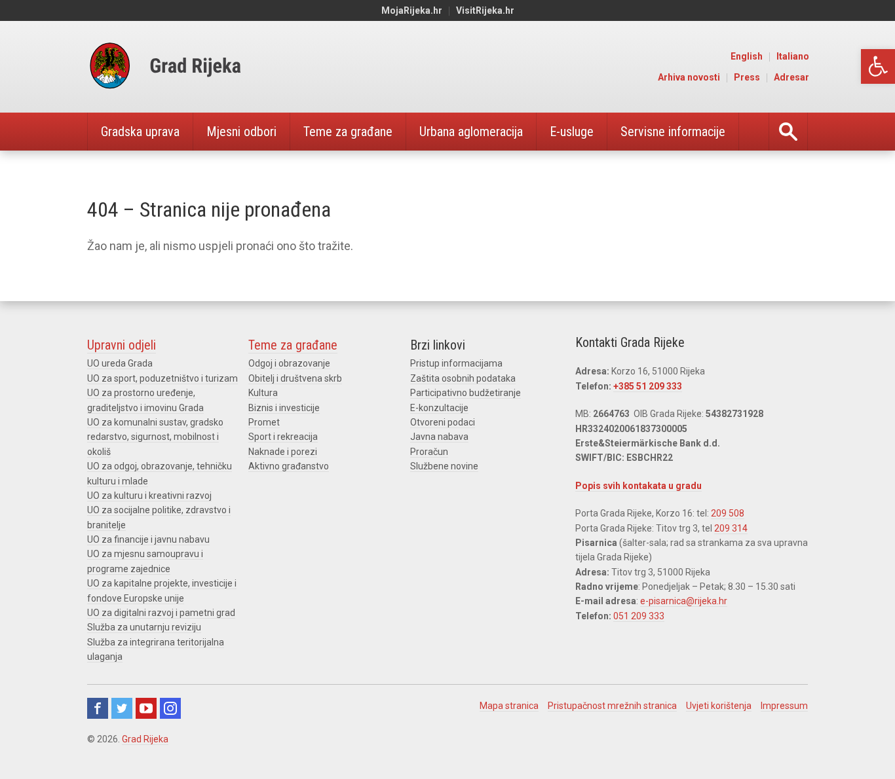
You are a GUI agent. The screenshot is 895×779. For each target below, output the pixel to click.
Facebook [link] (97, 708)
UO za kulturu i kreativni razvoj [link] (149, 495)
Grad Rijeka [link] (145, 739)
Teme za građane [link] (347, 131)
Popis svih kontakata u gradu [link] (638, 485)
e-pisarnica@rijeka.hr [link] (683, 601)
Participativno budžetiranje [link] (465, 393)
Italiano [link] (792, 56)
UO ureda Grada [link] (120, 363)
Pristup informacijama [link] (456, 363)
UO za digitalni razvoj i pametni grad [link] (161, 612)
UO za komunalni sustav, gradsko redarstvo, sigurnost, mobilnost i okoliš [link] (155, 437)
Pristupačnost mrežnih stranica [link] (612, 705)
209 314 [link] (731, 528)
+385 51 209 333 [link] (647, 386)
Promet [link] (264, 422)
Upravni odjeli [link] (121, 345)
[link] (878, 66)
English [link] (747, 56)
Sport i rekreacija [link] (283, 436)
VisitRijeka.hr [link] (485, 10)
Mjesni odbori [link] (241, 131)
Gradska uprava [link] (140, 131)
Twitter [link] (121, 708)
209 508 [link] (727, 513)
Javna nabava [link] (439, 436)
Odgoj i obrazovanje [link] (289, 363)
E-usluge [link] (572, 131)
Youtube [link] (146, 708)
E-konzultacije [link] (439, 408)
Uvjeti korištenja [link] (719, 705)
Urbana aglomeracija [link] (471, 131)
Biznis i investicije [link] (284, 408)
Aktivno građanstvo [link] (288, 466)
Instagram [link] (170, 708)
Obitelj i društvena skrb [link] (295, 378)
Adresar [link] (791, 77)
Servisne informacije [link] (672, 131)
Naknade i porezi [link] (282, 451)
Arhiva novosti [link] (689, 77)
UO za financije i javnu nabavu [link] (148, 539)
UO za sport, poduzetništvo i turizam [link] (162, 378)
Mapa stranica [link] (509, 705)
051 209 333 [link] (638, 616)
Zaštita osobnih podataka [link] (463, 378)
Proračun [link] (429, 451)
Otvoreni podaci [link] (442, 422)
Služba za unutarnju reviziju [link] (144, 627)
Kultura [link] (263, 393)
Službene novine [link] (444, 466)
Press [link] (747, 77)
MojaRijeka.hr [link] (411, 10)
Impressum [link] (784, 705)
